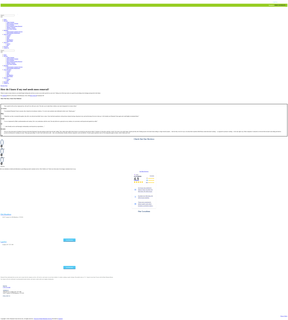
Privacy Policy (283, 316)
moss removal (33, 95)
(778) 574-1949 (6, 287)
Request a (277, 5)
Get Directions (69, 240)
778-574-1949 (279, 2)
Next (6, 85)
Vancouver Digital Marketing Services (43, 318)
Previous (3, 85)
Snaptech (4, 95)
